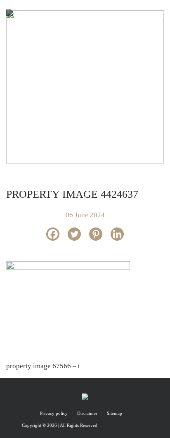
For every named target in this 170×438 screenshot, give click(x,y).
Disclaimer (88, 413)
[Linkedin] (117, 234)
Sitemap (114, 413)
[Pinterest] (95, 234)
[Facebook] (52, 234)
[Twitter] (74, 234)
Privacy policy (54, 413)
